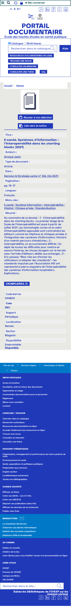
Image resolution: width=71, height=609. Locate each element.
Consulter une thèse (22, 72)
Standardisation (45, 208)
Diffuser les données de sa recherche (20, 507)
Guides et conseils (11, 548)
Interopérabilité (54, 204)
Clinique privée (24, 208)
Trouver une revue (21, 61)
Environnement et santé (14, 460)
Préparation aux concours (15, 468)
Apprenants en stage (13, 391)
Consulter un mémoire (23, 66)
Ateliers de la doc (11, 552)
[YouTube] (59, 9)
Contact (14, 370)
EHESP (6, 568)
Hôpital (9, 208)
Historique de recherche (15, 3)
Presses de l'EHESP (12, 572)
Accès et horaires (11, 383)
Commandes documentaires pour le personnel (25, 394)
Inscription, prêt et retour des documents (22, 387)
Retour (20, 85)
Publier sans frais (11, 511)
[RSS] (41, 9)
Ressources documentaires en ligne (31, 55)
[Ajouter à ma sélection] (21, 117)
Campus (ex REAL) (11, 576)
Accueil (8, 85)
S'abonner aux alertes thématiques (20, 528)
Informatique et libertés (53, 365)
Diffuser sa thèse (11, 492)
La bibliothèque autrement (15, 475)
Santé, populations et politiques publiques (23, 464)
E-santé (9, 204)
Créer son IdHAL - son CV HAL (17, 496)
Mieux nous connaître (13, 402)
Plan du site (8, 365)
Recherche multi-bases (14, 422)
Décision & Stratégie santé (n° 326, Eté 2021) (31, 176)
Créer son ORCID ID (12, 500)
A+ (19, 8)
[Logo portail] (35, 16)
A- (11, 9)
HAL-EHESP (8, 580)
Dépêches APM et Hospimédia (17, 535)
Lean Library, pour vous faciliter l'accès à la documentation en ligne (35, 556)
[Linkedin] (47, 9)
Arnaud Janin (12, 156)
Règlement (8, 398)
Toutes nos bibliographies (15, 479)
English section (10, 472)
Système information (28, 204)
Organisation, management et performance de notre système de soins (34, 455)
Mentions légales (28, 365)
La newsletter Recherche (15, 524)
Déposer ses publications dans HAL (19, 503)
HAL (43, 72)
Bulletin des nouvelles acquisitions (19, 531)
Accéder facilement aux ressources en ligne (24, 430)
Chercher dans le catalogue (16, 419)
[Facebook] (53, 9)
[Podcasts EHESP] (66, 9)
